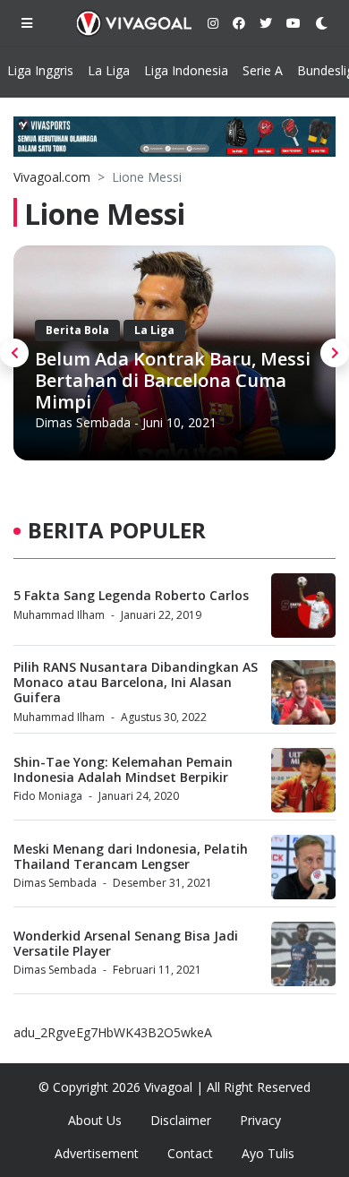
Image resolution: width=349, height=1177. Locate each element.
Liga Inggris (40, 70)
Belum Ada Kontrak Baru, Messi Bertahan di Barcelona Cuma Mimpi (173, 380)
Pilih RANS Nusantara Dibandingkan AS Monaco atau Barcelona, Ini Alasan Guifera (135, 682)
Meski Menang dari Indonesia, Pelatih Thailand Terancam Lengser (130, 856)
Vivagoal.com (51, 176)
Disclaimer (180, 1120)
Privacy (260, 1120)
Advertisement (97, 1153)
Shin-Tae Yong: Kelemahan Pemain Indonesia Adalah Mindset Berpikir (123, 769)
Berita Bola (77, 330)
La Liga (109, 70)
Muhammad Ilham (59, 615)
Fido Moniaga (47, 795)
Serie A (263, 70)
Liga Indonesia (186, 70)
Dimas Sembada (83, 422)
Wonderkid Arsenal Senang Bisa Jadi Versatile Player (125, 943)
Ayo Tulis (268, 1153)
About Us (95, 1120)
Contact (190, 1153)
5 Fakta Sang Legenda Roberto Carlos (131, 595)
